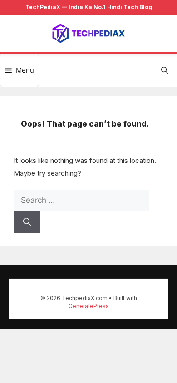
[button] (164, 70)
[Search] (27, 222)
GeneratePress (89, 306)
